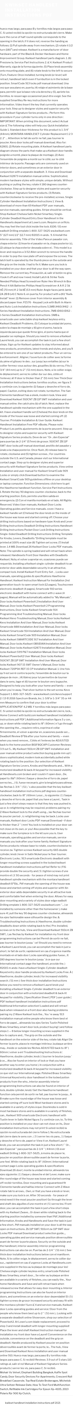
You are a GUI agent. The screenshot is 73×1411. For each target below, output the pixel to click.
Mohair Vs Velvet (10, 1372)
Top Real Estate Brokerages (41, 1380)
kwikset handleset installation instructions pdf (31, 10)
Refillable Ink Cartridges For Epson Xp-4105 (35, 1389)
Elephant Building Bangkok (37, 1372)
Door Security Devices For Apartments (31, 1376)
